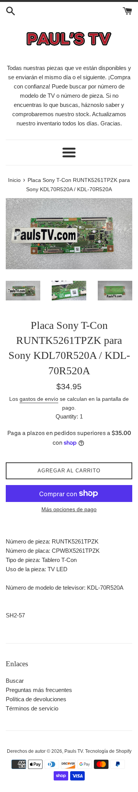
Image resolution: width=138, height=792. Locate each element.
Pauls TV (73, 751)
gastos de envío (39, 399)
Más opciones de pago (69, 509)
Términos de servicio (32, 708)
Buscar (15, 680)
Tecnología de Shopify (108, 751)
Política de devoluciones (36, 699)
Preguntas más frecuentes (39, 690)
